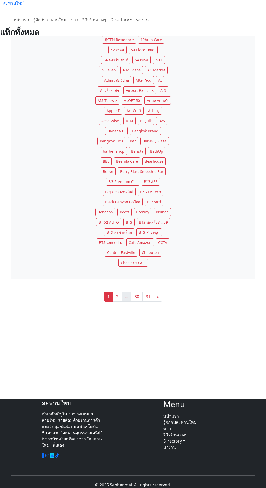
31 (148, 297)
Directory (119, 20)
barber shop (113, 151)
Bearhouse (154, 161)
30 (137, 297)
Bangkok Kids (111, 141)
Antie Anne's (158, 100)
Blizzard (154, 201)
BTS (129, 222)
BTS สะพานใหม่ (119, 232)
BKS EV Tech (150, 191)
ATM (129, 120)
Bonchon (105, 212)
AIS (163, 90)
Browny (142, 212)
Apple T (113, 110)
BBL (106, 161)
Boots (124, 212)
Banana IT (116, 130)
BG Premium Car (122, 181)
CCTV (162, 242)
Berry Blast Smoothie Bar (141, 171)
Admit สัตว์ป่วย (116, 80)
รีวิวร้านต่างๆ (94, 20)
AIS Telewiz (107, 100)
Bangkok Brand (145, 130)
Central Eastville (121, 252)
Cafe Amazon (140, 242)
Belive (108, 171)
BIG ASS (151, 181)
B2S (161, 120)
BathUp (156, 151)
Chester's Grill (133, 262)
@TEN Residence (119, 39)
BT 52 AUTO (108, 222)
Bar (133, 141)
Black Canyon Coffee (122, 201)
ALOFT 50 (132, 100)
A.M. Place (132, 70)
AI (160, 80)
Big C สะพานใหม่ (119, 191)
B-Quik (146, 120)
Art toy (153, 110)
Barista (137, 151)
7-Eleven (108, 70)
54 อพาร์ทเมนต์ (115, 59)
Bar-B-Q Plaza (155, 141)
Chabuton (150, 252)
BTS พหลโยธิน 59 (153, 222)
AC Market (156, 70)
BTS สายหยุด (149, 232)
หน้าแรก (21, 20)
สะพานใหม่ (13, 3)
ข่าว (74, 20)
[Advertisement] (133, 350)
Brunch (162, 212)
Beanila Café (127, 161)
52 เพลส (117, 49)
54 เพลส (141, 59)
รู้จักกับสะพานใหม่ (49, 20)
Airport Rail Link (140, 90)
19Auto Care (151, 39)
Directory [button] (173, 441)
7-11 (159, 59)
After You (143, 80)
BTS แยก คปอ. (110, 242)
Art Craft (134, 110)
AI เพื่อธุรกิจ (109, 90)
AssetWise (110, 120)
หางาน (142, 20)
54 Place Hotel (143, 49)
